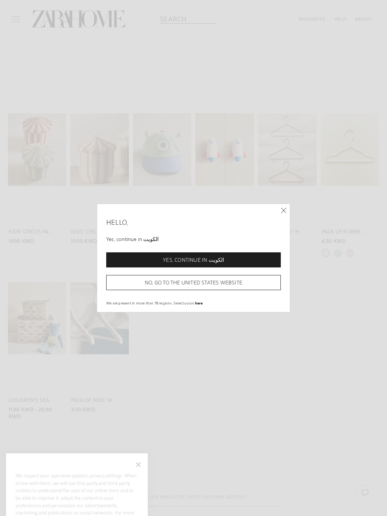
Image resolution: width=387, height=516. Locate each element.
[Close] (283, 210)
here (199, 303)
